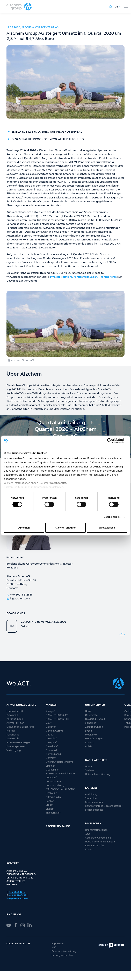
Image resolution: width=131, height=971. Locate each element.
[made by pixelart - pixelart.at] (111, 945)
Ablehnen (24, 527)
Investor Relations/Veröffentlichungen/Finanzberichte (83, 276)
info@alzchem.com (17, 898)
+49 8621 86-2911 (18, 895)
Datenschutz (58, 482)
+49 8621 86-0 (17, 891)
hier (21, 487)
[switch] (49, 504)
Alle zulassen (107, 527)
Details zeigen (112, 516)
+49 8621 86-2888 (21, 594)
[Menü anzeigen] (126, 6)
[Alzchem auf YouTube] (8, 925)
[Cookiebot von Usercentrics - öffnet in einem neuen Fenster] (112, 440)
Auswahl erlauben (65, 527)
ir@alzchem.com (20, 598)
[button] (118, 7)
